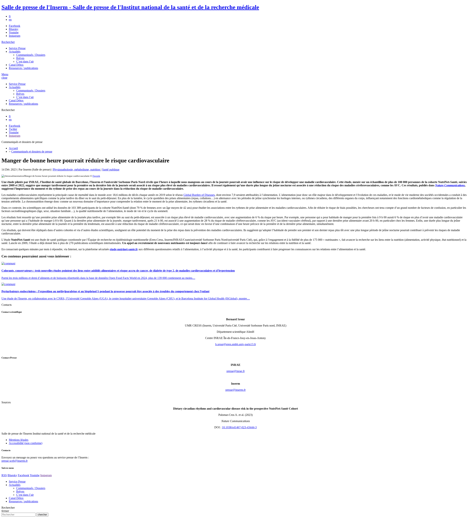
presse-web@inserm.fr (14, 460)
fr (10, 16)
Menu (4, 74)
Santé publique (110, 169)
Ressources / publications (23, 68)
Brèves (20, 58)
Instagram (14, 35)
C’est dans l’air (25, 61)
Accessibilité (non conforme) (25, 443)
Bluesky (13, 29)
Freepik (96, 176)
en (10, 19)
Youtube (14, 32)
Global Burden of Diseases (199, 194)
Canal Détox (16, 64)
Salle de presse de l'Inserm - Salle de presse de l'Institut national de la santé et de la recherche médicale (130, 7)
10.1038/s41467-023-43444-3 (239, 427)
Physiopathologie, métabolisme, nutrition (77, 169)
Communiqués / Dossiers (30, 54)
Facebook (14, 25)
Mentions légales (18, 439)
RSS (4, 475)
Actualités (14, 51)
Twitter (13, 129)
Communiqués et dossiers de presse (31, 151)
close (4, 77)
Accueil (13, 148)
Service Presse (17, 48)
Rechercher (8, 42)
